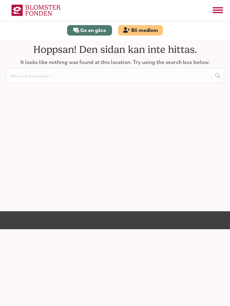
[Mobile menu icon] (218, 10)
